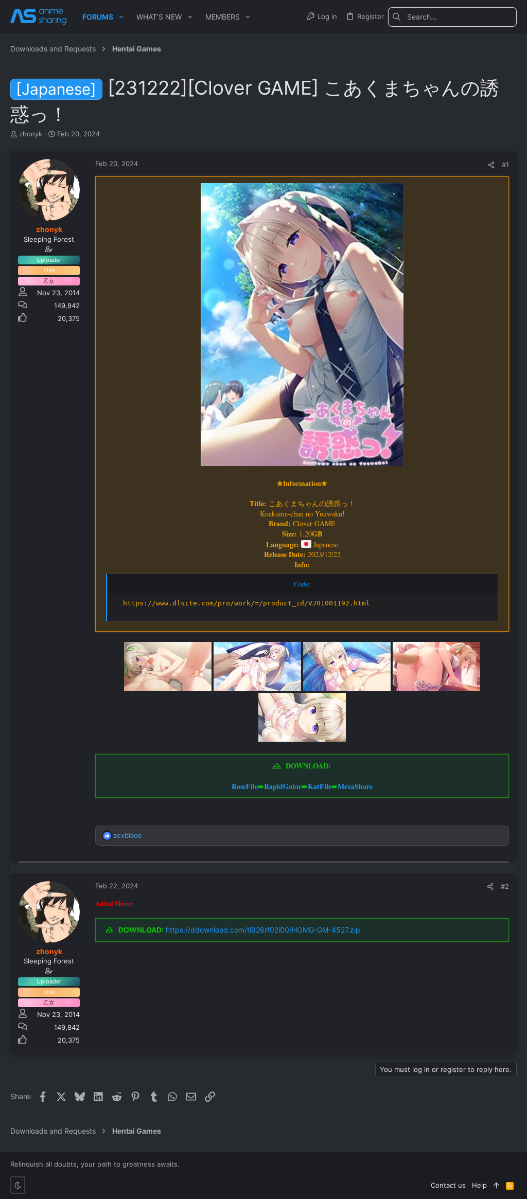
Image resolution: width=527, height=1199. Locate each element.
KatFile (319, 786)
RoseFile (245, 786)
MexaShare (355, 786)
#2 (505, 886)
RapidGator (283, 786)
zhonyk (30, 134)
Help (479, 1185)
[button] (121, 17)
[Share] (491, 165)
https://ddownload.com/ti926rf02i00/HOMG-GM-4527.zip (263, 929)
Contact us (448, 1185)
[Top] (496, 1185)
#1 (505, 164)
